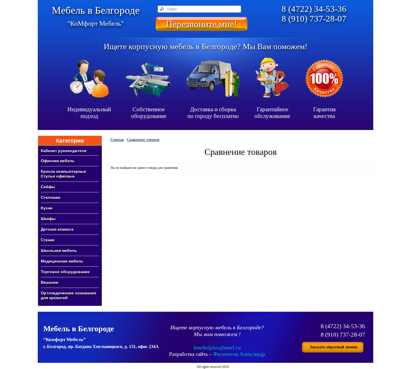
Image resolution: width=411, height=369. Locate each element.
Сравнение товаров (143, 140)
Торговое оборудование (65, 271)
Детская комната (57, 229)
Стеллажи (50, 197)
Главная (117, 140)
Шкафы (48, 218)
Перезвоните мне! (201, 24)
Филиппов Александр (239, 354)
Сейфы (48, 186)
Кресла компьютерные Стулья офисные (63, 173)
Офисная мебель (58, 161)
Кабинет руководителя (63, 150)
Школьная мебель (59, 250)
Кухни (47, 208)
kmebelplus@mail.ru (217, 347)
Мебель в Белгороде (96, 15)
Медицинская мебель (62, 261)
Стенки (48, 240)
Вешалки (49, 282)
